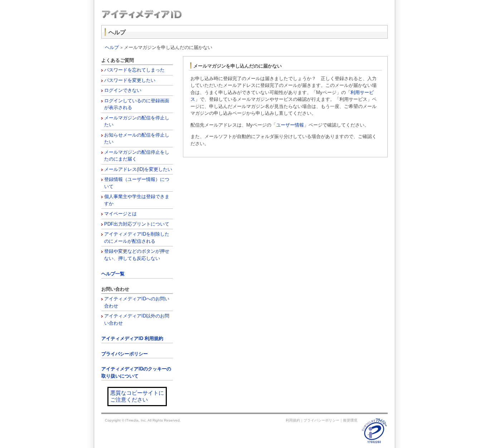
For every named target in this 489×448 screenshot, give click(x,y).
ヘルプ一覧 (113, 273)
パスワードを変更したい (129, 80)
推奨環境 (350, 420)
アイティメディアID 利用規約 (132, 338)
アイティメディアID (173, 14)
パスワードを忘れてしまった (134, 70)
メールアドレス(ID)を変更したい (138, 169)
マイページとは (120, 213)
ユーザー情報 (290, 125)
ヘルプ (112, 47)
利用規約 (293, 420)
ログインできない (122, 90)
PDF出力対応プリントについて (136, 224)
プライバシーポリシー (124, 353)
